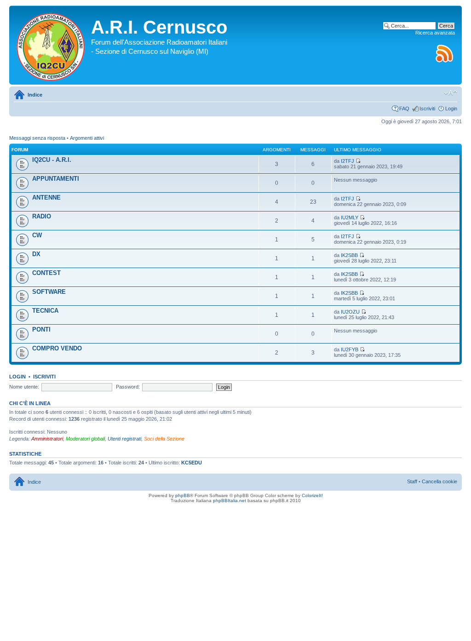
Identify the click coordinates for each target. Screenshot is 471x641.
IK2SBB (349, 255)
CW (37, 235)
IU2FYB (349, 349)
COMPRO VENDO (57, 348)
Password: (128, 386)
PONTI (41, 329)
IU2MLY (349, 217)
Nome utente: (24, 386)
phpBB (182, 495)
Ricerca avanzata (435, 32)
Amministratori (47, 438)
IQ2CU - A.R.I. (51, 159)
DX (36, 254)
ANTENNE (46, 197)
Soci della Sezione (164, 438)
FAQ (404, 108)
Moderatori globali (85, 438)
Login (451, 108)
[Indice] (51, 45)
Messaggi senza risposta (37, 138)
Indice (35, 94)
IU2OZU (350, 312)
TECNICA (45, 310)
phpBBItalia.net (229, 500)
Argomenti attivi (87, 138)
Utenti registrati (124, 438)
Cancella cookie (439, 481)
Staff (412, 481)
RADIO (41, 216)
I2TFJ (347, 161)
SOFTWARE (49, 291)
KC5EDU (191, 462)
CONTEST (46, 272)
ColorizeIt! (312, 495)
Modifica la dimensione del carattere (450, 93)
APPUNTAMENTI (55, 178)
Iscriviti (427, 108)
